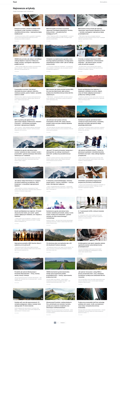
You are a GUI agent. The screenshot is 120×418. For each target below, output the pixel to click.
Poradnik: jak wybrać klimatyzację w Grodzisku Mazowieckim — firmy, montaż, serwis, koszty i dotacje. (27, 273)
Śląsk (15, 2)
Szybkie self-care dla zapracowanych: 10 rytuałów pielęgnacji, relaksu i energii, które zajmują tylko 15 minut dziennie (28, 304)
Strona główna (103, 2)
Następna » (63, 322)
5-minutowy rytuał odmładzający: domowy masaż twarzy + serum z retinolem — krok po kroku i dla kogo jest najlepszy (59, 182)
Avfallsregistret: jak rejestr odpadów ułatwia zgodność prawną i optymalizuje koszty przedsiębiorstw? (91, 244)
